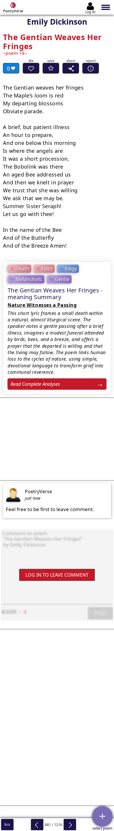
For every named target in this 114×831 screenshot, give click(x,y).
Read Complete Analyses (35, 384)
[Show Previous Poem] (37, 824)
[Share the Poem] (71, 68)
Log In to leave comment (57, 575)
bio (7, 824)
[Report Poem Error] (90, 68)
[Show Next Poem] (70, 824)
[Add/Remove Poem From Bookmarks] (51, 68)
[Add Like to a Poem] (31, 68)
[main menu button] (106, 7)
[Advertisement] (57, 439)
